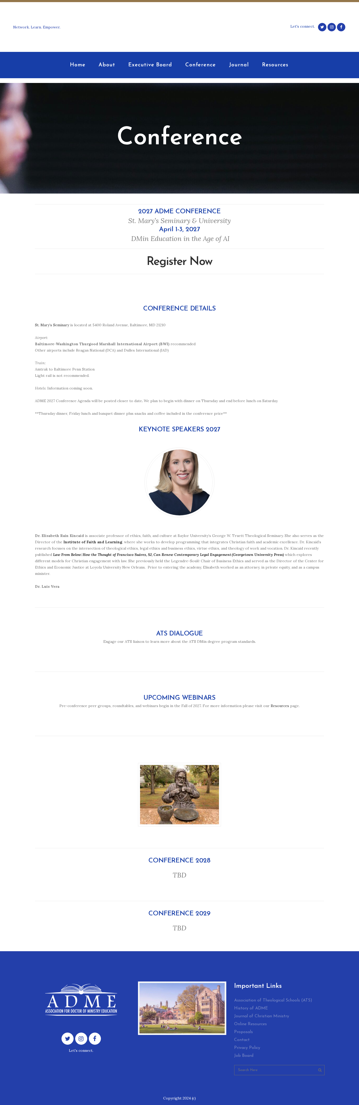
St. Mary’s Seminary (52, 325)
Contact (242, 1040)
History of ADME (251, 1008)
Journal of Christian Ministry (261, 1016)
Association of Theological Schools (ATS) (273, 1000)
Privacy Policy (247, 1048)
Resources (280, 705)
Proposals (243, 1032)
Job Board (243, 1056)
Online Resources (250, 1024)
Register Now (179, 262)
